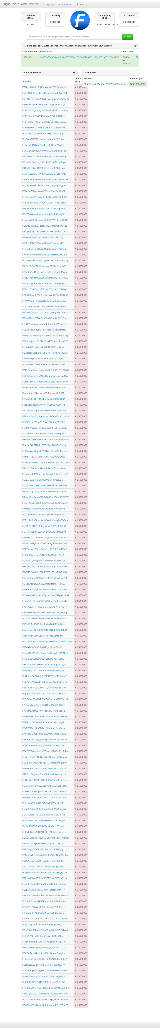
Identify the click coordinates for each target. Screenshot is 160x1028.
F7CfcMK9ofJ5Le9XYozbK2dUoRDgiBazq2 (43, 711)
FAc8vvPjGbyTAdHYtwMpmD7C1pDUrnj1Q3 (44, 266)
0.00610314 (55, 22)
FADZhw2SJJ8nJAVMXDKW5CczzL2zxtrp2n (44, 820)
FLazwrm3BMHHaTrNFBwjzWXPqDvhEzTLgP (45, 474)
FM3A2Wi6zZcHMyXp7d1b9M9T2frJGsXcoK (44, 428)
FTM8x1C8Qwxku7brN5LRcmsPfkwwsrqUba (44, 774)
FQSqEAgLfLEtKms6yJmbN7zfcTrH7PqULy (43, 584)
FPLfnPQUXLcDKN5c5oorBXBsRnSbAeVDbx (44, 566)
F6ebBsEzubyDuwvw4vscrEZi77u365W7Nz (43, 405)
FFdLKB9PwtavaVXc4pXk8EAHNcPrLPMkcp (44, 306)
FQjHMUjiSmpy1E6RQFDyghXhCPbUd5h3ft (44, 532)
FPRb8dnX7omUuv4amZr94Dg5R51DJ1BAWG (45, 370)
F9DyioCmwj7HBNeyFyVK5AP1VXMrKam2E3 (45, 578)
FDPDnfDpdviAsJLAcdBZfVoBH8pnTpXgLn (43, 953)
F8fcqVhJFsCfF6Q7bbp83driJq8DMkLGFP (43, 399)
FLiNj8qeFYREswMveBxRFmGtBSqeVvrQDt (44, 514)
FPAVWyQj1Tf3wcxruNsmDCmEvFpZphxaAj (44, 301)
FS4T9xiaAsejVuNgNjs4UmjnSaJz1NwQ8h (43, 214)
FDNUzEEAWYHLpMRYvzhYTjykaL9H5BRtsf (44, 289)
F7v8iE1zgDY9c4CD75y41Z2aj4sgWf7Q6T (43, 422)
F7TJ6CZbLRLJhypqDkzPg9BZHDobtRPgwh (44, 272)
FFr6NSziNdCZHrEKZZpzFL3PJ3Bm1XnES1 (44, 127)
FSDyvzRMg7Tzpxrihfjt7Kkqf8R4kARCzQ (42, 237)
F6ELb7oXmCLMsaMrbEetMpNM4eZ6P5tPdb (45, 520)
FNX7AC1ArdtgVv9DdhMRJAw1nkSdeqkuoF (44, 410)
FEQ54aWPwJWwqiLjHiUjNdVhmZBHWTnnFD (45, 1005)
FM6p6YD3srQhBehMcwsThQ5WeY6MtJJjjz (44, 809)
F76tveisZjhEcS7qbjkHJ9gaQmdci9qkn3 (42, 647)
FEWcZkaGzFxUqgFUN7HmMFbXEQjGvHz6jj (45, 335)
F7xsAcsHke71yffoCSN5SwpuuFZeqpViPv (43, 913)
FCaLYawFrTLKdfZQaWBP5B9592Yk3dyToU (44, 630)
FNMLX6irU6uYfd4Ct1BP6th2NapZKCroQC (43, 982)
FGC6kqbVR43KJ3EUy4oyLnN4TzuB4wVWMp (45, 260)
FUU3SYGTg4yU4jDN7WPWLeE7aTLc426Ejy (45, 110)
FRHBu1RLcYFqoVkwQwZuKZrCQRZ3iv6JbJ (44, 791)
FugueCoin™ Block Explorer (20, 4)
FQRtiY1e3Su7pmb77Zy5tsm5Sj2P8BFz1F (43, 907)
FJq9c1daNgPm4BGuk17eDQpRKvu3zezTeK (44, 543)
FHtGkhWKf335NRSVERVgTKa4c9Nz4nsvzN (44, 451)
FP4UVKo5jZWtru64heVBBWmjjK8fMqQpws (105, 84)
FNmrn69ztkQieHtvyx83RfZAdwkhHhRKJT (43, 393)
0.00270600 (129, 22)
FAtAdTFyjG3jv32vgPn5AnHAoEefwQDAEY (43, 456)
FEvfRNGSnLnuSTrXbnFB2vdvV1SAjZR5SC (44, 976)
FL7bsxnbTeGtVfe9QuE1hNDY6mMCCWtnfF (44, 676)
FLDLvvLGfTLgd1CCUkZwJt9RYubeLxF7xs (43, 803)
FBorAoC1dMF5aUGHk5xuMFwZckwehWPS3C (45, 895)
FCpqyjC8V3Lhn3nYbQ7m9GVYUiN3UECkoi (44, 693)
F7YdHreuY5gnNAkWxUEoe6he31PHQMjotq (44, 612)
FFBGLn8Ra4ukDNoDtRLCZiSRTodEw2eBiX (44, 202)
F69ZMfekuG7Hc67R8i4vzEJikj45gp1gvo (42, 866)
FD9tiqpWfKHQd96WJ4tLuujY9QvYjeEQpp (43, 185)
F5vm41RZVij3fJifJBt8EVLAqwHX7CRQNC (43, 843)
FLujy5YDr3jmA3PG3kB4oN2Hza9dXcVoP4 (43, 889)
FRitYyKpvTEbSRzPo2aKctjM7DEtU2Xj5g (42, 849)
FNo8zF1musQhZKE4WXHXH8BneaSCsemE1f (45, 797)
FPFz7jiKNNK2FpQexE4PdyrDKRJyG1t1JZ (43, 947)
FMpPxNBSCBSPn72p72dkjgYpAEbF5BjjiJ (43, 659)
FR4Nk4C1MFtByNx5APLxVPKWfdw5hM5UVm (45, 439)
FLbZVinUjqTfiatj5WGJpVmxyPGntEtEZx (42, 480)
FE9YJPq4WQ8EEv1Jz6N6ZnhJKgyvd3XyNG (44, 664)
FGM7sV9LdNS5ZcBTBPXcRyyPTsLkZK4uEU (45, 999)
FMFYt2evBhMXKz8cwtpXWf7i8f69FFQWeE (44, 387)
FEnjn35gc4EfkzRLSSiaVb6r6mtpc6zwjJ (42, 924)
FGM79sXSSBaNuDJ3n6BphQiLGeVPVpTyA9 (45, 930)
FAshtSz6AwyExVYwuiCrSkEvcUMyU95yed (43, 508)
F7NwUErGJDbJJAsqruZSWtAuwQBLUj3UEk (44, 734)
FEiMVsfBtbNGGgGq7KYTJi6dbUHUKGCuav (44, 757)
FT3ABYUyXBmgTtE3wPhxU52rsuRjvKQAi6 (44, 491)
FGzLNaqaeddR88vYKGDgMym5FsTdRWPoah (45, 838)
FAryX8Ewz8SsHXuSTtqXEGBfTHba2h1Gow (44, 254)
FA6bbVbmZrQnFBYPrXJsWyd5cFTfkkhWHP (44, 589)
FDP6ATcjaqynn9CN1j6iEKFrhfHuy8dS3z (42, 861)
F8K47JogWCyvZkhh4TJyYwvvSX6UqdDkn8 (44, 687)
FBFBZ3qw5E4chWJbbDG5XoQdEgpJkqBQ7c (45, 376)
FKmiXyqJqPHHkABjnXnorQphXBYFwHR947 (44, 607)
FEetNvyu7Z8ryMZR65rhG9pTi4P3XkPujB (43, 133)
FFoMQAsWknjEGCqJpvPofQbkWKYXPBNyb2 (45, 653)
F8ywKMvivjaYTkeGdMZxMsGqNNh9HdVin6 (44, 318)
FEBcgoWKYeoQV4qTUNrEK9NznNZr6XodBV (45, 855)
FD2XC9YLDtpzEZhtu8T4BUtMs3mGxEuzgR (44, 485)
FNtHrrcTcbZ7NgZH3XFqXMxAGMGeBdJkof (44, 445)
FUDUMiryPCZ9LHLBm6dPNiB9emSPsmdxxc (45, 780)
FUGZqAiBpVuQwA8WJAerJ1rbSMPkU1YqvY (44, 150)
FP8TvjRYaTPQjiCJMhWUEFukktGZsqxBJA (44, 122)
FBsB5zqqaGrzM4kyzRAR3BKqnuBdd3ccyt (43, 965)
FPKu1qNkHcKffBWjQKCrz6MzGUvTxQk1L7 (44, 832)
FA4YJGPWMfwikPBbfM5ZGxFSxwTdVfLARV (44, 572)
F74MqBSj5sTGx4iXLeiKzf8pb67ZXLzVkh (43, 358)
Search (127, 36)
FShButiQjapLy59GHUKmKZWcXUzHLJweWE (45, 341)
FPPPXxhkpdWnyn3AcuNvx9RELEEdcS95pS (44, 549)
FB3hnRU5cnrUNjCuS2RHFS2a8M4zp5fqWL (44, 162)
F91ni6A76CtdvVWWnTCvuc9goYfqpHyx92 (43, 191)
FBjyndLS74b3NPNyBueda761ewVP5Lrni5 (43, 745)
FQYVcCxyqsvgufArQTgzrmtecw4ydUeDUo (43, 560)
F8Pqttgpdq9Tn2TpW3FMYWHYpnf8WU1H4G (45, 231)
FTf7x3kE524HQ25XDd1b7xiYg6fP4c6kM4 (43, 168)
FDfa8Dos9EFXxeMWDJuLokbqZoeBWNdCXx (45, 381)
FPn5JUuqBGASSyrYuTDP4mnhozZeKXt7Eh (44, 970)
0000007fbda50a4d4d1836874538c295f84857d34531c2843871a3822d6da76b (79, 57)
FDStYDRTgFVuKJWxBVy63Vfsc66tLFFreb (43, 814)
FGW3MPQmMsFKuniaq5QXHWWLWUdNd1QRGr (47, 641)
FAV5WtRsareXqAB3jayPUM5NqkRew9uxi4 (43, 728)
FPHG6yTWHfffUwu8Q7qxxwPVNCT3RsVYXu (45, 278)
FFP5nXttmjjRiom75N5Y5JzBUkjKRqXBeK (43, 555)
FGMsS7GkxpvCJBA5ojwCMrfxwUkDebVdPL (44, 786)
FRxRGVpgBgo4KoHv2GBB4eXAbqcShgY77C (45, 283)
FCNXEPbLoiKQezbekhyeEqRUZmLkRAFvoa (44, 226)
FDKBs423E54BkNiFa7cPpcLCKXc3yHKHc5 (44, 329)
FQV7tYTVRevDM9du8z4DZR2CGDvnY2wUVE (45, 99)
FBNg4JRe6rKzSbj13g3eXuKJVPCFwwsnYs (44, 87)
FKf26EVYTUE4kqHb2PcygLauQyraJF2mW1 (44, 537)
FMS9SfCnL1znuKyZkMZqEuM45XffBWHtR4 (44, 93)
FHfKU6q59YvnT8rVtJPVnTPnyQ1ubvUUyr (43, 104)
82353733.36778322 (104, 24)
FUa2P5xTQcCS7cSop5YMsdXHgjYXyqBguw (44, 762)
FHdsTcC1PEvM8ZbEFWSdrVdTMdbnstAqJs (44, 601)
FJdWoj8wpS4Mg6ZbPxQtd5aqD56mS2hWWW (45, 497)
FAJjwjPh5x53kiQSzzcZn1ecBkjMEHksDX (42, 624)
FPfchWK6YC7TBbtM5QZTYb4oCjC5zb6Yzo (44, 878)
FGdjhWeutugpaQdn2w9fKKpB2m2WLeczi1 (44, 324)
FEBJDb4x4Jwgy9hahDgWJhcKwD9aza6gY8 (44, 739)
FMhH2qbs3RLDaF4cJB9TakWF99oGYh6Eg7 (45, 503)
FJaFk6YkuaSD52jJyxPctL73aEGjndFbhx (42, 635)
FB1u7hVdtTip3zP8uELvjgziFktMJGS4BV (42, 936)
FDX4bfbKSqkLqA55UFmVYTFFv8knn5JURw (45, 353)
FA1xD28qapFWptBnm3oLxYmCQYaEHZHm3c (45, 295)
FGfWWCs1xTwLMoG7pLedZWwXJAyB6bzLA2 (45, 595)
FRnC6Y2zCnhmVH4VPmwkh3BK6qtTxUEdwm (45, 751)
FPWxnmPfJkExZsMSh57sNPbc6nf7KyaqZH (44, 768)
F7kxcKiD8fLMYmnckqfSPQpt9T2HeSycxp (43, 347)
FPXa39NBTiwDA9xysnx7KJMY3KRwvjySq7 (44, 433)
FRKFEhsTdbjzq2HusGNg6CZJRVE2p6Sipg (44, 208)
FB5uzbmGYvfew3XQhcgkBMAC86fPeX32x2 (44, 959)
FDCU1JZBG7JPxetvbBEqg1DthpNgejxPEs (43, 243)
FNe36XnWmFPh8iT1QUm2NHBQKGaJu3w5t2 (45, 988)
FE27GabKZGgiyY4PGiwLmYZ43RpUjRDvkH (44, 116)
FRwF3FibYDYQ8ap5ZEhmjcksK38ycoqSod (44, 884)
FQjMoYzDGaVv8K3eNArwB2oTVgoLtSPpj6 (44, 526)
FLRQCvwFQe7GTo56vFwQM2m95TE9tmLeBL (46, 699)
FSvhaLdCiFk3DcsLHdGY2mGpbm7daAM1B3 (45, 179)
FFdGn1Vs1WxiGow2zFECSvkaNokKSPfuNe (44, 197)
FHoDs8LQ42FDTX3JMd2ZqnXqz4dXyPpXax (45, 249)
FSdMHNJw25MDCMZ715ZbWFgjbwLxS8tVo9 (45, 312)
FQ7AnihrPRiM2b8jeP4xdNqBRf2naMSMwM (44, 618)
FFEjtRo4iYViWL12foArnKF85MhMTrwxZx (43, 670)
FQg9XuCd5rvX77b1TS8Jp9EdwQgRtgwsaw (44, 872)
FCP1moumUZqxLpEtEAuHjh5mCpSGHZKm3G (46, 462)
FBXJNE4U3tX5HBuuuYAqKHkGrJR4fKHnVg (44, 156)
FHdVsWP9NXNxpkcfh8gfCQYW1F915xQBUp (45, 220)
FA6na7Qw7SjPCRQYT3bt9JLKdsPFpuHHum (45, 716)
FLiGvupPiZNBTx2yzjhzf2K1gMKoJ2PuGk (43, 139)
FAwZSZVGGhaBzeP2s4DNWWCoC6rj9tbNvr (45, 918)
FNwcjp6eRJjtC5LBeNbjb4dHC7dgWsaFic (43, 145)
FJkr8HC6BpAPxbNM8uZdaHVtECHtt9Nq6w (44, 468)
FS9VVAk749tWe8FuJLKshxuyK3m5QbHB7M (45, 682)
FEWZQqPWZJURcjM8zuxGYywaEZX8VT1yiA (45, 993)
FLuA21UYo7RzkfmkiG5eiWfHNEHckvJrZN (43, 364)
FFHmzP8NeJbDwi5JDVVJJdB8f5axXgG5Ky (44, 941)
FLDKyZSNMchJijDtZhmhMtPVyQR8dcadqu (44, 901)
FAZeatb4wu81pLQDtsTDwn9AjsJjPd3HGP (43, 705)
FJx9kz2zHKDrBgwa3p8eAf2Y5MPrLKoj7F (43, 722)
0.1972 (30, 24)
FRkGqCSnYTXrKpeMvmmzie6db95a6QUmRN (45, 416)
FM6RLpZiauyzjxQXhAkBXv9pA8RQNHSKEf (44, 174)
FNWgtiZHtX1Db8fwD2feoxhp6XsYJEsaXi (43, 826)
